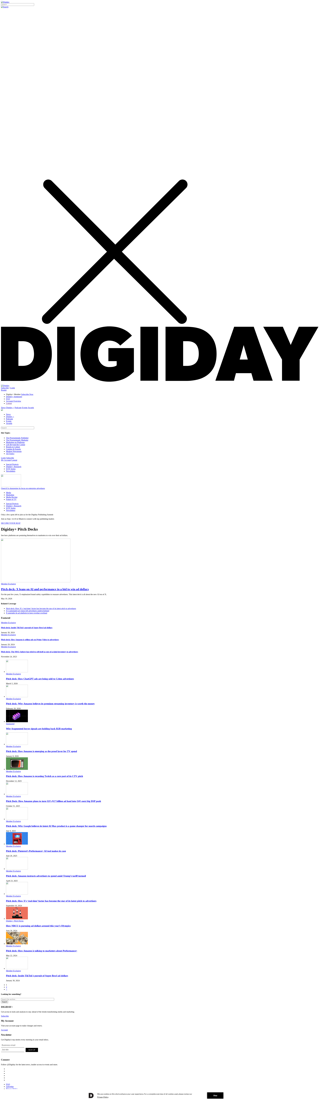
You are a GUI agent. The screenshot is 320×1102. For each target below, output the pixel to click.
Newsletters (10, 471)
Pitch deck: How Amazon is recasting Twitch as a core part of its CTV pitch (44, 776)
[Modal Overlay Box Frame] (19, 1049)
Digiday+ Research (13, 467)
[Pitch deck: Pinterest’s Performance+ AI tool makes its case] (17, 844)
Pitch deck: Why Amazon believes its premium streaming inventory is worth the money (50, 703)
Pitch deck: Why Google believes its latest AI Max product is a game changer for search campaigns (56, 826)
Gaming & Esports (13, 449)
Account (4, 1030)
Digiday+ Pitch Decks (15, 921)
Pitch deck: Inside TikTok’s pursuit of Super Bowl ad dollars (26, 628)
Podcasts (18, 408)
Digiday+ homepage (14, 397)
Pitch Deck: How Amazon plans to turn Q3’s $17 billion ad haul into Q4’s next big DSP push (53, 801)
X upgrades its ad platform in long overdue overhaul (26, 613)
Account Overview (13, 401)
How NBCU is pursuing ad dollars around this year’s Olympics (38, 925)
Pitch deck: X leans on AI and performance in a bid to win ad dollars (45, 589)
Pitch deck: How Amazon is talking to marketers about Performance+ (41, 950)
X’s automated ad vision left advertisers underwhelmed (27, 611)
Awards (31, 408)
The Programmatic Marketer (17, 440)
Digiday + (10, 408)
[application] (160, 1095)
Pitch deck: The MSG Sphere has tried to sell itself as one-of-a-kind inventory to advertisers (39, 652)
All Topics (10, 454)
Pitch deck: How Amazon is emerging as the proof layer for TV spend (41, 751)
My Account (6, 460)
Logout (9, 403)
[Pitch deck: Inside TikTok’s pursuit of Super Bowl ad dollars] (17, 968)
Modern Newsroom (14, 451)
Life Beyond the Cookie (15, 445)
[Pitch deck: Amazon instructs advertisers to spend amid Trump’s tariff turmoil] (17, 869)
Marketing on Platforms (15, 442)
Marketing (10, 495)
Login (12, 388)
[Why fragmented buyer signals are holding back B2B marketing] (17, 721)
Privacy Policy (12, 1089)
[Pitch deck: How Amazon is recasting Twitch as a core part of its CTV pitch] (17, 769)
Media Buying (11, 497)
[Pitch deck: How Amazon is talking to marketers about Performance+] (17, 944)
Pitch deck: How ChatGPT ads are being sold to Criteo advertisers (40, 678)
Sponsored (10, 724)
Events (24, 408)
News (3, 408)
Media (8, 493)
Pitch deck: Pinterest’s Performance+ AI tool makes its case (36, 851)
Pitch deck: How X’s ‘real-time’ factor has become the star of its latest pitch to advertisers (41, 608)
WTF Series (11, 469)
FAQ (8, 399)
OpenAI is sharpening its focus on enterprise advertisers (23, 488)
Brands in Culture (13, 447)
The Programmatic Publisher (17, 438)
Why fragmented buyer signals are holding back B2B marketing (39, 728)
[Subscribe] (5, 386)
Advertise (10, 1086)
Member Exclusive (8, 584)
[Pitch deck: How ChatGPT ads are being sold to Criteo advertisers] (17, 672)
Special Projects (12, 464)
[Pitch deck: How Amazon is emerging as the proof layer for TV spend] (17, 744)
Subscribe (5, 388)
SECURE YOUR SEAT (10, 523)
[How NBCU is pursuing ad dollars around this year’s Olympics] (17, 919)
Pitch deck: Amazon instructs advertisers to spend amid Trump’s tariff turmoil (46, 876)
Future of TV (11, 499)
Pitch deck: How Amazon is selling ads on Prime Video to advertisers (30, 640)
